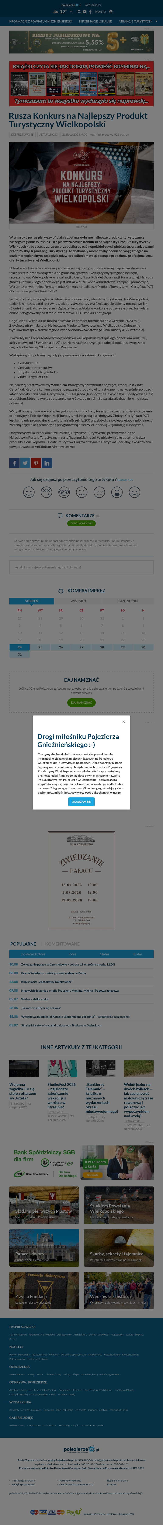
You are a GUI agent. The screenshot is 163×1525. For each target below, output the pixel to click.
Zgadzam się (81, 801)
